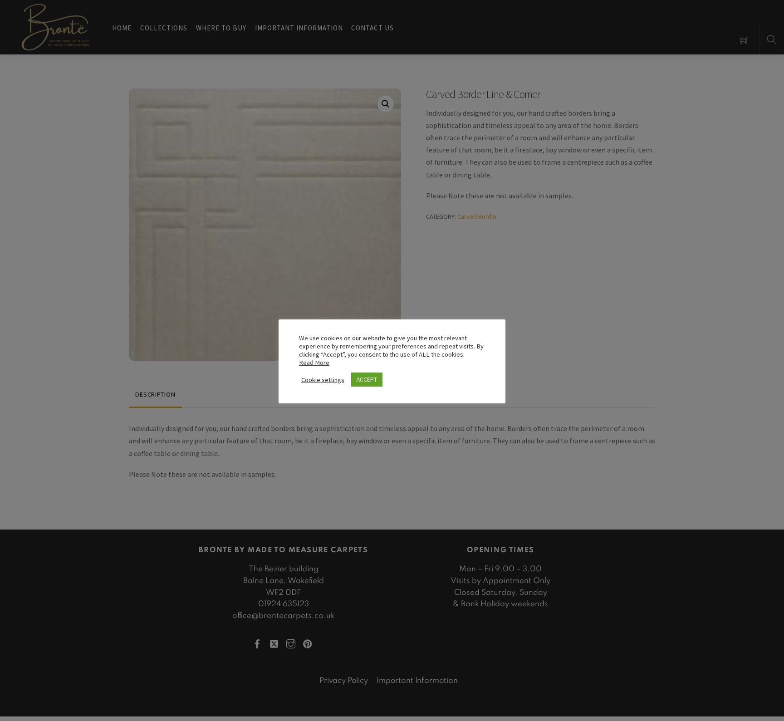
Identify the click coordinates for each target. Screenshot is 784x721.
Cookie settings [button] (322, 380)
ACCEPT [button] (367, 379)
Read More (314, 362)
